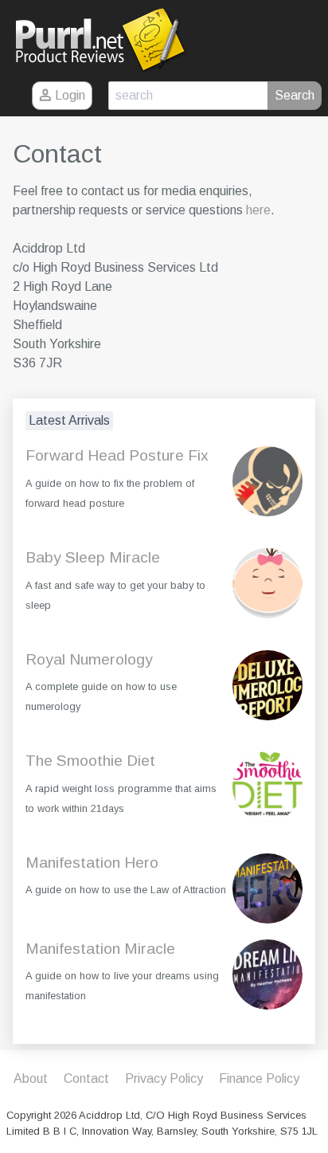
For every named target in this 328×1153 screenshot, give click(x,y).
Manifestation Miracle (100, 948)
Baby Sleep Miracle (92, 557)
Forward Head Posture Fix (117, 455)
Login (68, 95)
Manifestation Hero (91, 862)
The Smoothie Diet (90, 760)
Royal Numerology (89, 659)
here (258, 210)
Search (294, 95)
